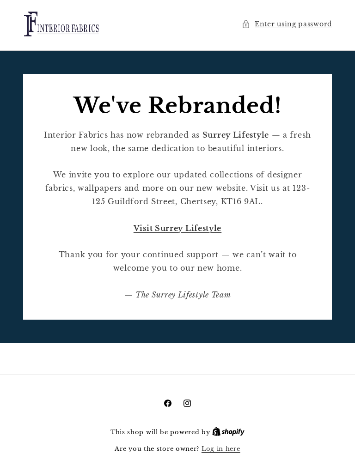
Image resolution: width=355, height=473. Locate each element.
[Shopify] (228, 432)
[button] (287, 24)
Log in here (221, 449)
